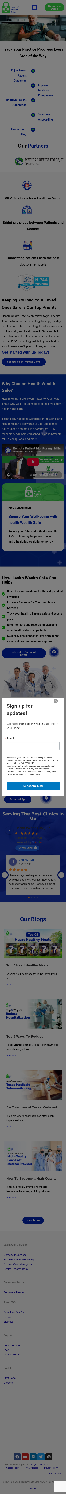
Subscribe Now (33, 785)
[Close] (56, 701)
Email (10, 738)
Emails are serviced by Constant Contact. (24, 774)
